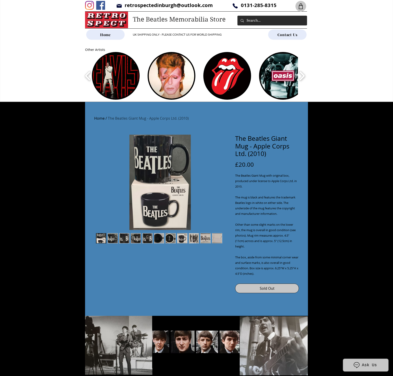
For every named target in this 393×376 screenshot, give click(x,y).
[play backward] (88, 76)
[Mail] (119, 6)
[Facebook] (100, 5)
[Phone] (235, 6)
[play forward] (302, 76)
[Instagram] (89, 5)
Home (99, 118)
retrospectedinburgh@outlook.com (169, 5)
